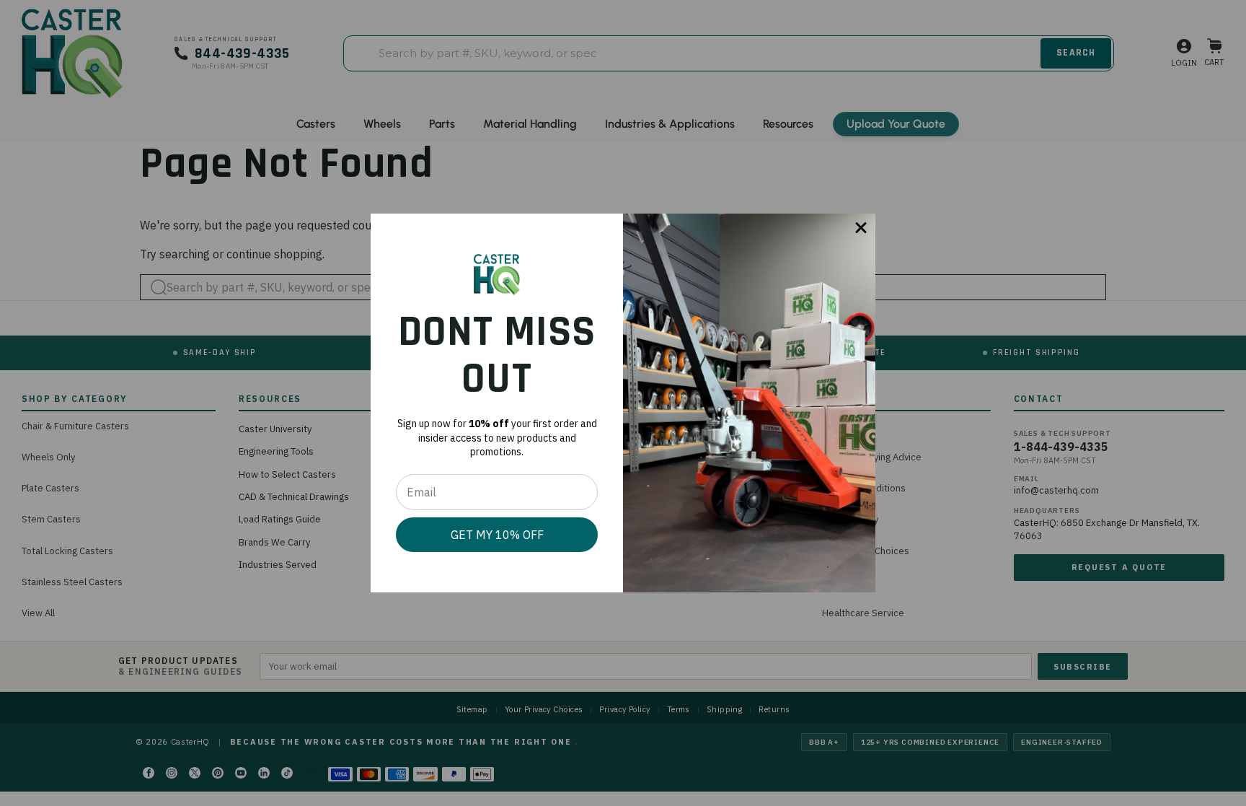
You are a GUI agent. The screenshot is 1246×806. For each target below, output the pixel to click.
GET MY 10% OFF (497, 534)
